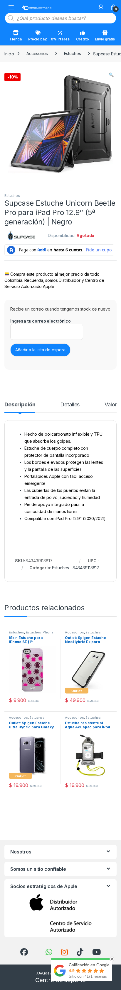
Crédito (82, 39)
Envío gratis (105, 39)
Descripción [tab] (19, 405)
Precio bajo (38, 39)
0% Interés (60, 39)
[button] (111, 74)
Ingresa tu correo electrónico (40, 320)
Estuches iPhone (39, 632)
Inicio (9, 53)
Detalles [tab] (70, 405)
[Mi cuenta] (101, 7)
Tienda (15, 39)
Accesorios (37, 53)
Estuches (72, 53)
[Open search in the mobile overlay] (60, 18)
